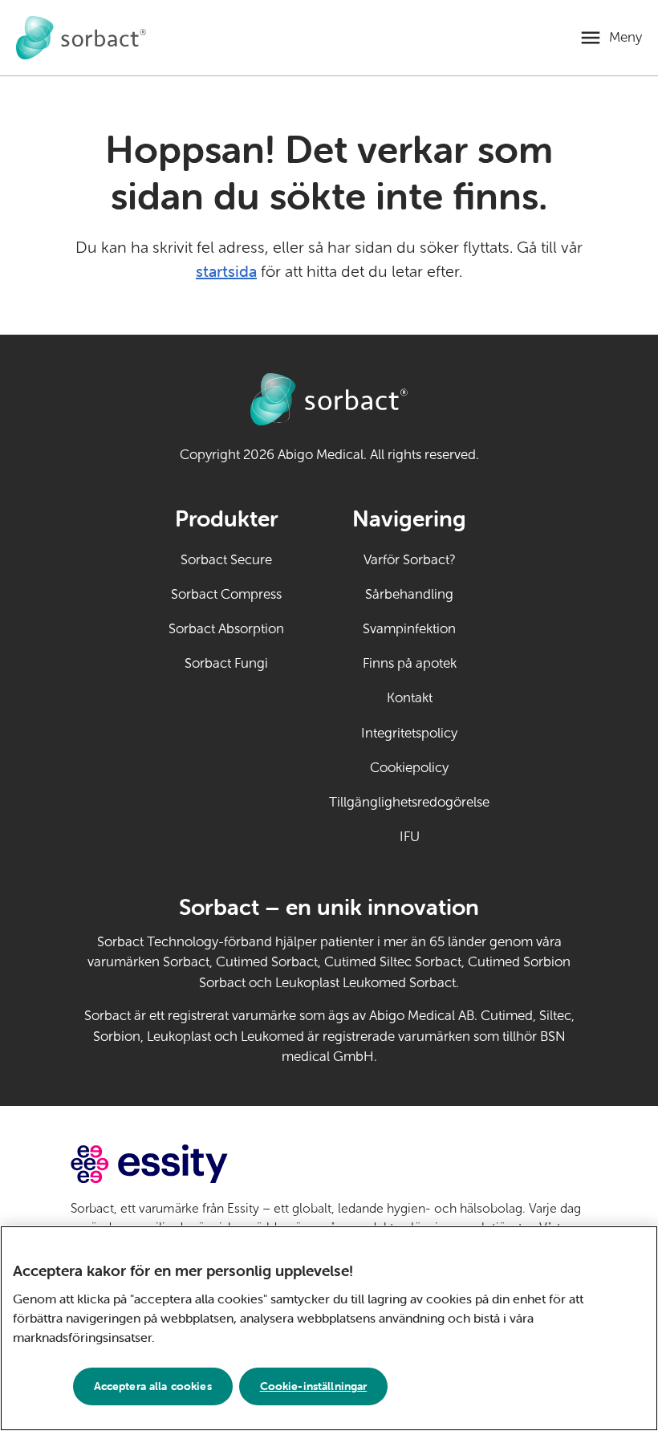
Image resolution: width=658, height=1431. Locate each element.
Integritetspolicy (409, 733)
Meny (625, 37)
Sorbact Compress (226, 594)
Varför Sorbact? (410, 559)
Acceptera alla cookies (153, 1386)
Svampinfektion (409, 628)
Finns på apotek (410, 663)
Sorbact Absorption (226, 628)
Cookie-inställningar (314, 1386)
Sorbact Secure (226, 559)
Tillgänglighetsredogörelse (409, 802)
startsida (226, 271)
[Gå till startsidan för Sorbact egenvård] (81, 37)
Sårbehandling (409, 594)
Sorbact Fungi (226, 663)
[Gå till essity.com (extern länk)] (178, 1164)
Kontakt (410, 697)
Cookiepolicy (409, 767)
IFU (444, 836)
